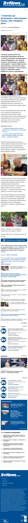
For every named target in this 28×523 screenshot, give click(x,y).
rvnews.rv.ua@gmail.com (20, 247)
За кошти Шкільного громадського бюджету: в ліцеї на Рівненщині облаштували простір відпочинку (14, 320)
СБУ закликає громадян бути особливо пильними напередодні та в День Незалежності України (13, 281)
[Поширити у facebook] (18, 33)
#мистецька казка (9, 258)
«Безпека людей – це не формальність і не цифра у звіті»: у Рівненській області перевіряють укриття (13, 300)
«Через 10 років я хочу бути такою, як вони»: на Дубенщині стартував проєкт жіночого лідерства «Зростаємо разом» (14, 436)
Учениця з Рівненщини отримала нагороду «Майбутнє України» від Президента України (14, 290)
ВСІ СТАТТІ (24, 326)
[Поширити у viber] (23, 33)
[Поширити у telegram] (26, 33)
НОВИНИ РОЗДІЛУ (23, 428)
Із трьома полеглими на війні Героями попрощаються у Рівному (18, 303)
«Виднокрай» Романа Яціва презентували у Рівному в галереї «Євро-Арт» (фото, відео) (18, 267)
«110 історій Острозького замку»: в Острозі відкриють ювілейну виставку (14, 295)
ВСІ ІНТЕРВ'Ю (24, 355)
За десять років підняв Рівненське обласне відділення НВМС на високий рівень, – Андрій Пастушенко (12, 135)
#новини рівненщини (20, 258)
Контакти (4, 481)
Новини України (12, 397)
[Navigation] (25, 9)
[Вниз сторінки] (25, 520)
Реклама (4, 485)
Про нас (4, 478)
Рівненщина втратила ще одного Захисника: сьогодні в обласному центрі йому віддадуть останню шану (13, 444)
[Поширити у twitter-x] (21, 33)
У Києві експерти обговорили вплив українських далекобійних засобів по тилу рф (13, 315)
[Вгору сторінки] (25, 517)
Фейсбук (3, 251)
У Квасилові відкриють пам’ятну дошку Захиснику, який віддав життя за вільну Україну (13, 310)
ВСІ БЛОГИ (24, 377)
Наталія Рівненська (14, 27)
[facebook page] (24, 516)
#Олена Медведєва (16, 259)
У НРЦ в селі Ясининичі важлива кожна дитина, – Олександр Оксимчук (13, 286)
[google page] (22, 516)
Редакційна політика (7, 483)
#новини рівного (5, 259)
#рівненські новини (6, 261)
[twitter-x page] (26, 516)
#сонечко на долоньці (18, 261)
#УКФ (2, 262)
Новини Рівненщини (11, 254)
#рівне (23, 259)
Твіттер (22, 248)
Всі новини (24, 323)
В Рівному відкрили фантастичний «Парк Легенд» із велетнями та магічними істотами (14, 130)
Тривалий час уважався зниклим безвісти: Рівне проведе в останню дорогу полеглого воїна (14, 457)
